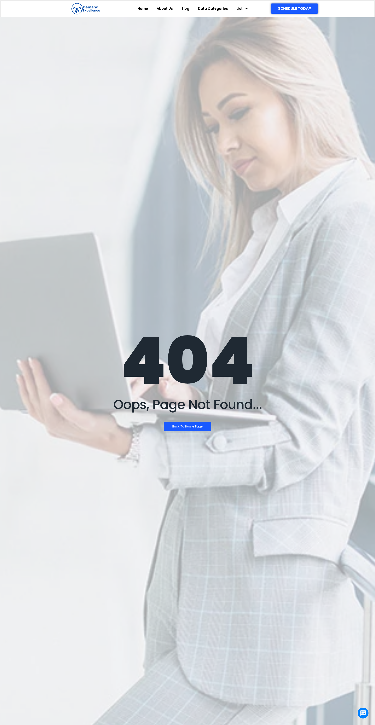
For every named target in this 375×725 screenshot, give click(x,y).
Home (143, 8)
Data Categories (213, 8)
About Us (165, 8)
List (240, 8)
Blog (185, 8)
